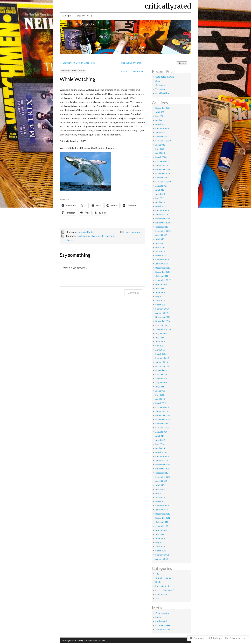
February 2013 (162, 505)
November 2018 (162, 222)
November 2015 (162, 370)
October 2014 (161, 423)
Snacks (158, 598)
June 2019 (160, 194)
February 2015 (162, 407)
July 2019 (159, 190)
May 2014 (159, 444)
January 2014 (161, 460)
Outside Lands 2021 (164, 77)
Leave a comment (134, 231)
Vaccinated (160, 89)
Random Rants (85, 231)
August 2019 (161, 185)
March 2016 (160, 354)
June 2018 (160, 243)
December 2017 (162, 267)
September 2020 (163, 140)
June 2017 (160, 292)
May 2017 (159, 296)
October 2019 (161, 177)
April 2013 (160, 497)
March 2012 (160, 550)
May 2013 (159, 493)
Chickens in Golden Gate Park (77, 62)
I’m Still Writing (162, 93)
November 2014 (162, 419)
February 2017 (162, 308)
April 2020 (160, 153)
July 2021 (159, 112)
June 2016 (160, 341)
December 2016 (162, 317)
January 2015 (161, 411)
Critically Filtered (163, 578)
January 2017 (161, 313)
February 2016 (162, 358)
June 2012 (160, 538)
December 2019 (162, 169)
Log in (158, 617)
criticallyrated (168, 6)
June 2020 (160, 144)
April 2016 (160, 349)
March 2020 (160, 157)
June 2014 (160, 440)
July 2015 (159, 386)
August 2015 (161, 382)
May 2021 (159, 116)
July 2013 (159, 485)
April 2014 (160, 448)
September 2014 (163, 427)
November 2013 (162, 468)
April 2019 (160, 202)
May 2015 (159, 395)
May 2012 (159, 542)
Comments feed (162, 625)
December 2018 (162, 218)
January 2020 (161, 165)
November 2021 (162, 108)
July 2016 (159, 337)
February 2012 (162, 554)
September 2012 (163, 526)
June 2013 (160, 489)
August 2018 (161, 235)
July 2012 (159, 534)
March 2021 (160, 124)
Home (66, 16)
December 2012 (162, 513)
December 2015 (162, 366)
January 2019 (161, 214)
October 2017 (161, 276)
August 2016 (161, 333)
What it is (85, 16)
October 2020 (161, 136)
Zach (157, 81)
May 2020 (159, 149)
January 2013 (161, 509)
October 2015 (161, 374)
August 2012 (161, 530)
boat (79, 235)
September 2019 (163, 181)
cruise (86, 235)
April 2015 (160, 399)
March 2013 (160, 501)
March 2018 (160, 255)
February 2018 (162, 259)
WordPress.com (163, 629)
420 (157, 573)
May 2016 (159, 345)
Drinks (158, 582)
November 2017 (162, 272)
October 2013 (161, 472)
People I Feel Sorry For (165, 590)
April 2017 (160, 300)
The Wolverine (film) (133, 62)
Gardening (160, 85)
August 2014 (161, 431)
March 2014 (160, 452)
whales (69, 239)
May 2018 (159, 247)
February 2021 (162, 128)
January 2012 (161, 559)
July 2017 (159, 288)
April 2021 (160, 120)
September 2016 (163, 329)
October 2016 (161, 325)
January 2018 (161, 263)
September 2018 (163, 231)
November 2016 (162, 321)
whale (93, 235)
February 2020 (162, 161)
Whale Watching (77, 79)
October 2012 (161, 522)
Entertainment (162, 586)
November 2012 (162, 518)
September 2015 (163, 378)
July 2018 (159, 239)
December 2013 (162, 464)
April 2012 (160, 546)
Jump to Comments (132, 71)
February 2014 (162, 456)
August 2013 (161, 481)
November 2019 (162, 173)
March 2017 (160, 304)
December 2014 (162, 415)
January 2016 (161, 362)
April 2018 (160, 251)
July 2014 (159, 436)
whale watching (106, 235)
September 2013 (163, 477)
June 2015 (160, 390)
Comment (133, 292)
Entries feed (161, 621)
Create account (162, 613)
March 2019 (160, 206)
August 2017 (161, 284)
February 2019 (162, 210)
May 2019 (159, 198)
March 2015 (160, 403)
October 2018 (161, 226)
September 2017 (163, 280)
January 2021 (161, 132)
